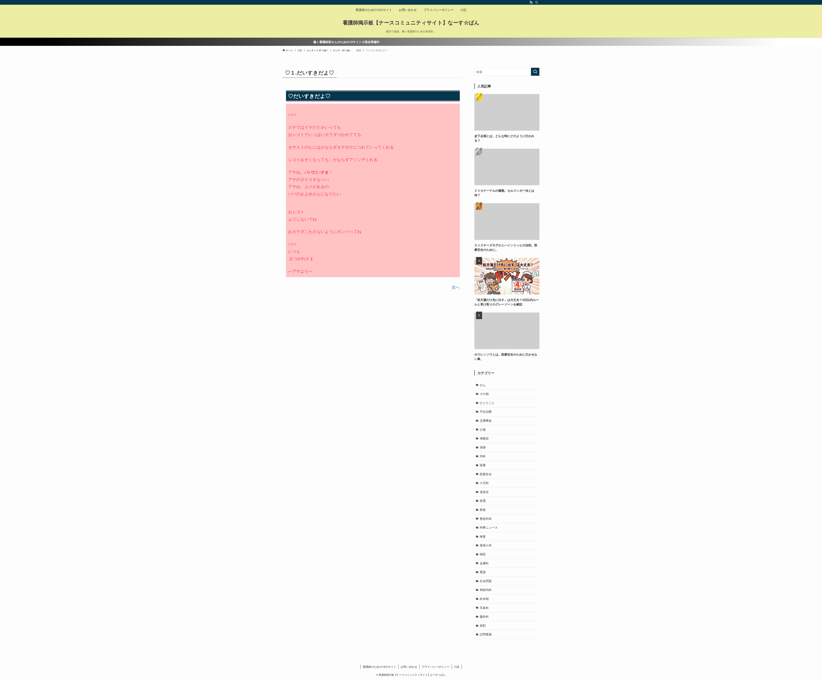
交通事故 (486, 420)
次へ (456, 287)
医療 (483, 465)
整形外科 (486, 518)
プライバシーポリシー (436, 667)
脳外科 (484, 616)
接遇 (483, 500)
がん (483, 385)
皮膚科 (484, 563)
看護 (483, 572)
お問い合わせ (409, 667)
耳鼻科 (484, 607)
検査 (483, 536)
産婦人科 (486, 545)
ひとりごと (487, 403)
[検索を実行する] (535, 72)
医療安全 (486, 474)
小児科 (484, 483)
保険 (483, 447)
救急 (483, 509)
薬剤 (483, 625)
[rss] (531, 2)
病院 (483, 554)
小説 (456, 667)
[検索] (536, 2)
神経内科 (486, 589)
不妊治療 (486, 411)
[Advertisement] (320, 319)
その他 (484, 394)
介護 (483, 429)
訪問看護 (486, 634)
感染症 (484, 492)
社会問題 (486, 581)
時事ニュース (489, 527)
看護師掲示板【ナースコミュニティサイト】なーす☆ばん (411, 22)
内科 (483, 456)
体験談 (484, 438)
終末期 (484, 598)
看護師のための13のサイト (379, 667)
